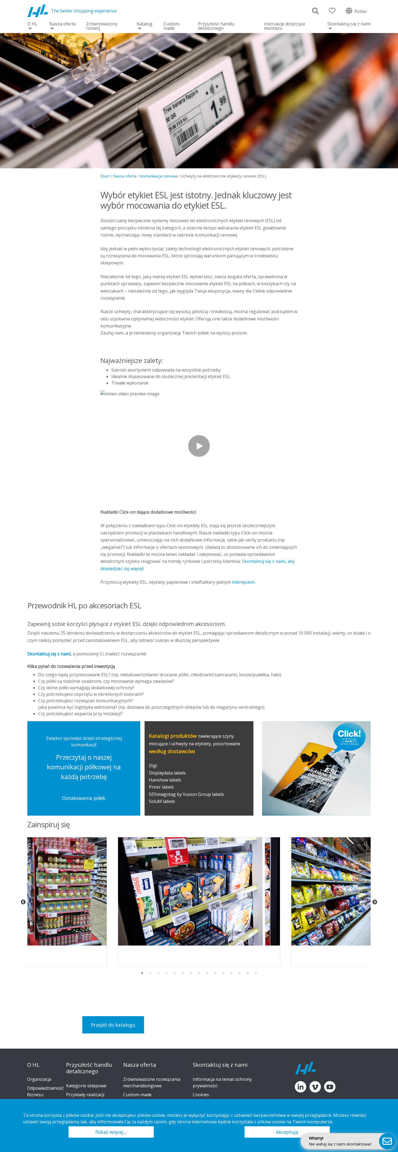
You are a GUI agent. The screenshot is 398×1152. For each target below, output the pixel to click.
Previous (23, 902)
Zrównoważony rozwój (102, 26)
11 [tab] (223, 973)
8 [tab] (199, 973)
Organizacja (39, 1079)
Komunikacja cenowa (158, 176)
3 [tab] (158, 973)
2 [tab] (150, 973)
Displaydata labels (167, 773)
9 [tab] (207, 973)
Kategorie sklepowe (86, 1086)
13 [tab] (239, 973)
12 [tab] (231, 973)
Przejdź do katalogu (113, 1025)
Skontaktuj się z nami (349, 24)
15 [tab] (256, 973)
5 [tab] (174, 973)
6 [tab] (182, 973)
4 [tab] (166, 973)
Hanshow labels (165, 780)
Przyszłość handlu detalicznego (216, 26)
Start (104, 176)
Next (374, 902)
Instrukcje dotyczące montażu (284, 26)
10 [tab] (215, 973)
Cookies (201, 1095)
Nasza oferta (62, 24)
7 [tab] (191, 973)
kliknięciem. (243, 582)
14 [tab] (247, 973)
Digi (153, 766)
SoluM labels (162, 801)
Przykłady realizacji (85, 1095)
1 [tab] (142, 973)
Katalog (144, 24)
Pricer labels (161, 787)
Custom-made (172, 26)
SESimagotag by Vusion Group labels (186, 794)
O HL (32, 24)
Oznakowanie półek (84, 798)
